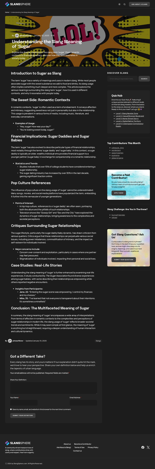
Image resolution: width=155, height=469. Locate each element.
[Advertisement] (128, 290)
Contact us (77, 451)
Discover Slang (117, 73)
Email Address (75, 397)
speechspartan (117, 153)
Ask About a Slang (139, 4)
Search (144, 79)
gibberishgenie (117, 158)
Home (7, 12)
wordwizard (116, 150)
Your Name (14, 397)
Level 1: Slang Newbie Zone (127, 113)
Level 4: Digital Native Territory (128, 121)
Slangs (98, 341)
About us (67, 444)
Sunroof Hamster (118, 215)
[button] (119, 4)
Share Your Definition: (18, 380)
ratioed (114, 217)
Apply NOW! (118, 193)
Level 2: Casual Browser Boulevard (130, 116)
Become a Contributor (82, 444)
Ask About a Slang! (64, 447)
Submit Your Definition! (23, 415)
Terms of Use (79, 447)
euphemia (115, 155)
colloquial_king (118, 148)
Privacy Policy (93, 447)
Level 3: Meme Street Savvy (127, 118)
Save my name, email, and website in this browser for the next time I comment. (41, 409)
